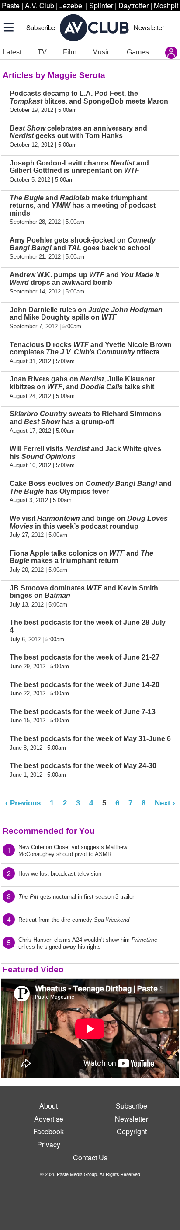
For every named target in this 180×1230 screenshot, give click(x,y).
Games (138, 52)
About (48, 1106)
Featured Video (33, 969)
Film (69, 52)
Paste (11, 5)
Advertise (48, 1119)
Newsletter (149, 27)
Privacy (48, 1144)
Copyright (132, 1131)
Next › (165, 803)
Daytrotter (133, 5)
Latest (12, 52)
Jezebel (71, 5)
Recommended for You (49, 831)
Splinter (101, 5)
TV (42, 52)
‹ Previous (23, 803)
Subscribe (40, 27)
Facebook (48, 1131)
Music (101, 52)
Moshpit (166, 5)
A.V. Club (39, 5)
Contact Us (90, 1157)
